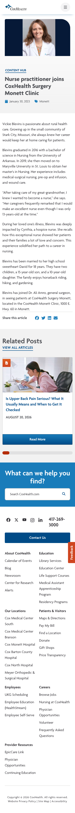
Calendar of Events (18, 561)
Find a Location (50, 633)
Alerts (9, 590)
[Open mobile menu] (65, 7)
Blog (8, 568)
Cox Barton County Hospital (18, 655)
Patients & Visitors (52, 611)
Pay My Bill (47, 626)
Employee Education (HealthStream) (19, 705)
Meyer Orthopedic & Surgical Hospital (20, 675)
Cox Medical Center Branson (19, 634)
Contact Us (37, 538)
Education (46, 553)
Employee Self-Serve (19, 715)
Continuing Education (20, 773)
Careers (44, 687)
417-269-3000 (57, 522)
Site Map (43, 801)
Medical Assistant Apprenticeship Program (51, 589)
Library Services (50, 561)
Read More (51, 440)
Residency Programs (53, 602)
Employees (13, 687)
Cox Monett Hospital (20, 644)
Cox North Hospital (19, 665)
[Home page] (16, 7)
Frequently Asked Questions (51, 733)
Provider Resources (19, 745)
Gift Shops (46, 648)
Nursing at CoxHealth (54, 702)
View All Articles (17, 347)
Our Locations (15, 611)
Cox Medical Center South (19, 621)
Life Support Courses (54, 576)
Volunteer (46, 722)
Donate (44, 640)
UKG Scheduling (16, 695)
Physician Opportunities (49, 712)
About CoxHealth (17, 553)
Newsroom (13, 576)
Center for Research (19, 583)
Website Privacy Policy (22, 801)
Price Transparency (52, 655)
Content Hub (15, 70)
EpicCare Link (14, 752)
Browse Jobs (47, 695)
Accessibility (59, 801)
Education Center (51, 568)
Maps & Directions (52, 618)
